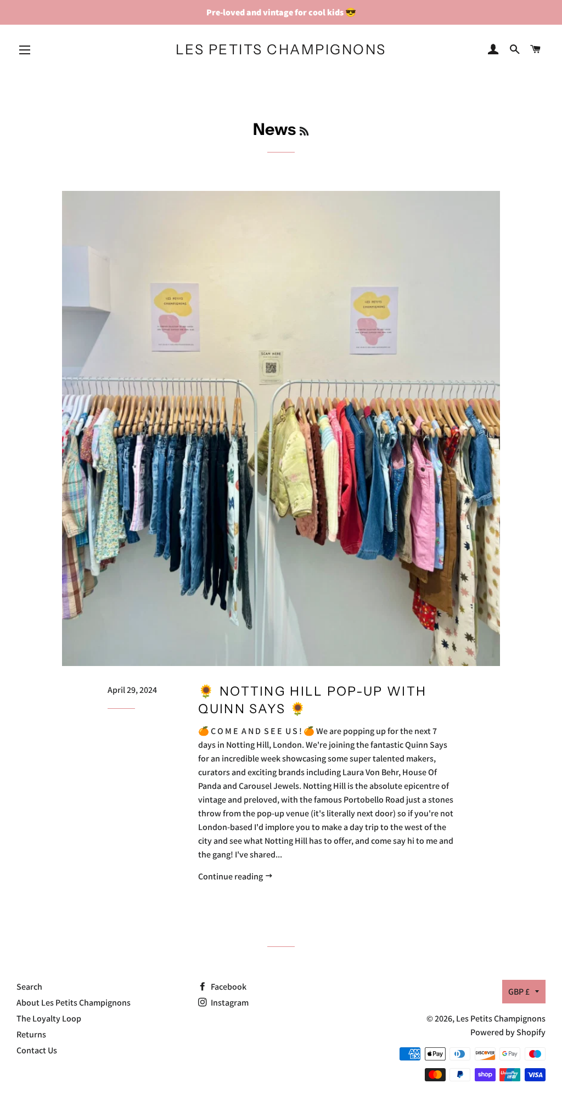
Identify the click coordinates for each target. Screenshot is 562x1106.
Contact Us (36, 1050)
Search (29, 986)
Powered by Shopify (508, 1032)
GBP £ (519, 991)
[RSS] (304, 132)
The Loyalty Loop (48, 1018)
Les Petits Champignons (281, 49)
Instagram (229, 1002)
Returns (31, 1034)
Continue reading (231, 876)
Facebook (227, 986)
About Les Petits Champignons (73, 1002)
